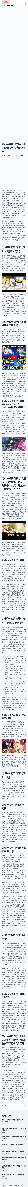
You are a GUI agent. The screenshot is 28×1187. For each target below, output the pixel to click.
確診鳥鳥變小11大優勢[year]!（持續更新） (14, 1151)
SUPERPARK (7, 5)
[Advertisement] (14, 73)
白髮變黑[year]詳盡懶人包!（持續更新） (13, 1145)
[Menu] (25, 3)
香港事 (21, 155)
